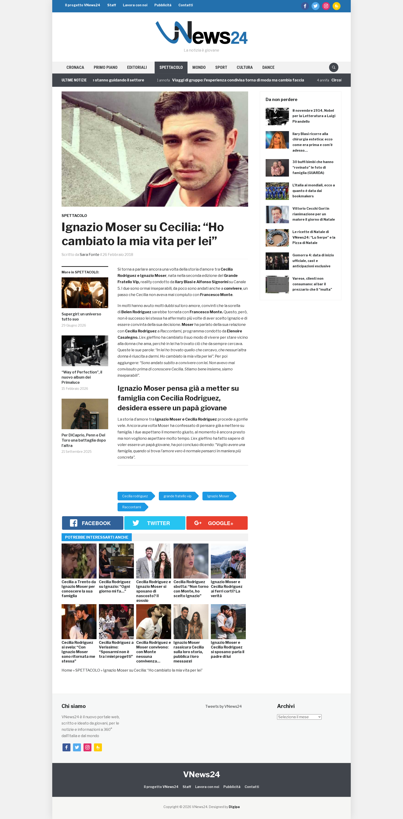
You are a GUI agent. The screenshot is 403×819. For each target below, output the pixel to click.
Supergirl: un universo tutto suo (81, 316)
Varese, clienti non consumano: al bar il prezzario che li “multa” (312, 284)
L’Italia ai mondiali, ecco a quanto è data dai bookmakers (313, 190)
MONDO (199, 67)
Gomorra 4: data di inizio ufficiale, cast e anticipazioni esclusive (313, 260)
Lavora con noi (135, 5)
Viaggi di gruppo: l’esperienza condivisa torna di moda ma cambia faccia (214, 80)
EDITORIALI (137, 67)
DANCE (268, 67)
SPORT (221, 67)
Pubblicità (162, 5)
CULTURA (245, 67)
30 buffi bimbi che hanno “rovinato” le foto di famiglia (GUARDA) (313, 167)
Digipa (234, 807)
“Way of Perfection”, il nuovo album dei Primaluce (82, 377)
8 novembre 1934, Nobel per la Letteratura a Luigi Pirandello (313, 116)
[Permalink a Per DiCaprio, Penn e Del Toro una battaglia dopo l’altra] (85, 416)
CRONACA (75, 67)
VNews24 (201, 774)
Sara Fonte (89, 254)
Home (67, 670)
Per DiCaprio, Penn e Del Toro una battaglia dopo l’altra (84, 440)
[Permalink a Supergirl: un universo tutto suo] (85, 294)
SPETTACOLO (171, 67)
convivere (233, 288)
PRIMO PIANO (106, 67)
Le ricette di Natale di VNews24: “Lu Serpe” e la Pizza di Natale (313, 237)
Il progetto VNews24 (82, 5)
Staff (111, 5)
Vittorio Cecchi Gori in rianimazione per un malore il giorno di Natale (313, 214)
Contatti (185, 5)
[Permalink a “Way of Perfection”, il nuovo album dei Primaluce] (85, 352)
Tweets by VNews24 (223, 706)
